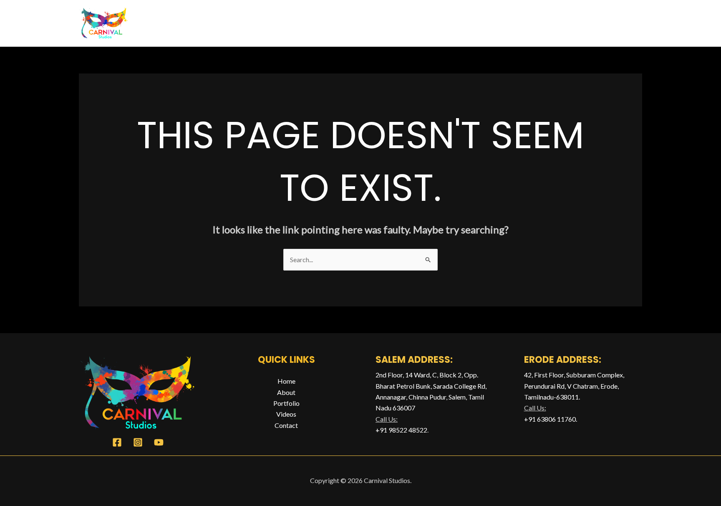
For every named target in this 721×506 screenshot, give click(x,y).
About (481, 23)
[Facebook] (117, 442)
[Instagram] (138, 442)
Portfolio (521, 23)
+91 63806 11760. (550, 419)
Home (445, 23)
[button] (540, 23)
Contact (620, 23)
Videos (570, 23)
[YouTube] (159, 442)
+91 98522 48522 (401, 430)
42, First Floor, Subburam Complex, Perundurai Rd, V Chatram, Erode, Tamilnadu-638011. (574, 386)
